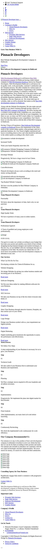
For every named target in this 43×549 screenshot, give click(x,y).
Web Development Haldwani (10, 78)
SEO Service (9, 40)
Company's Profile (11, 25)
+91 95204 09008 (13, 4)
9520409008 (9, 531)
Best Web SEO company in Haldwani (13, 110)
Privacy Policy (10, 542)
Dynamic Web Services (17, 34)
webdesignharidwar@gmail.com (17, 532)
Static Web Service (15, 36)
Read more (4, 277)
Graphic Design (10, 42)
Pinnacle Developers (15, 538)
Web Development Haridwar (18, 82)
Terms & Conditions (11, 543)
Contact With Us (6, 481)
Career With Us (10, 46)
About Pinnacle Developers (18, 27)
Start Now (4, 65)
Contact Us (8, 44)
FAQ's (11, 31)
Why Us (12, 29)
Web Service (9, 33)
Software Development (16, 38)
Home (7, 23)
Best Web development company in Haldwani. (21, 102)
